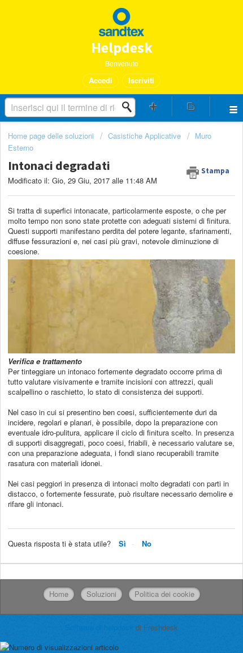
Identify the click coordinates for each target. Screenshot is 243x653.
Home (58, 593)
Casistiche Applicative (144, 135)
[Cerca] (130, 107)
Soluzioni (101, 593)
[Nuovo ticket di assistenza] (153, 106)
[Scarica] (101, 320)
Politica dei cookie (164, 593)
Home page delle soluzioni (52, 135)
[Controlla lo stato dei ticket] (191, 106)
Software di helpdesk (100, 627)
